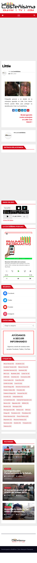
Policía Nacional (9, 416)
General (7, 449)
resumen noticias (20, 419)
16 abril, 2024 (10, 476)
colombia (15, 377)
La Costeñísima (15, 71)
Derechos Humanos (22, 386)
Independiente (18, 396)
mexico (7, 403)
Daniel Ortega (9, 386)
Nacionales (7, 468)
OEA (27, 409)
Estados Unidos (9, 390)
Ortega (6, 413)
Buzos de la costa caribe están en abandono (16, 510)
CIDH (6, 377)
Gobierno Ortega (9, 393)
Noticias (19, 409)
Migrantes (16, 403)
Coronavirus (25, 377)
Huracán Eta (22, 393)
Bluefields (15, 373)
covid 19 (18, 383)
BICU (6, 373)
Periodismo (15, 413)
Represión (8, 419)
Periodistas (26, 413)
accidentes (20, 363)
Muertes (7, 406)
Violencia (7, 426)
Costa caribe (8, 380)
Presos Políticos (22, 416)
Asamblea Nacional (10, 370)
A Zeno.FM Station (8, 220)
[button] (34, 15)
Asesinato (23, 370)
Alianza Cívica (23, 367)
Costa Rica (19, 380)
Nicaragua (17, 406)
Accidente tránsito (10, 367)
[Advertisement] (18, 41)
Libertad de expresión (24, 400)
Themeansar (30, 549)
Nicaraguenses (9, 409)
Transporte (27, 423)
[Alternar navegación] (18, 15)
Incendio (7, 396)
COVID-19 (8, 383)
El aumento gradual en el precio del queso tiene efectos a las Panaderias (17, 492)
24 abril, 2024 (10, 457)
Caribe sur (25, 373)
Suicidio (17, 423)
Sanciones (8, 423)
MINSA (25, 403)
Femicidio (21, 390)
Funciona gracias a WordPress (9, 549)
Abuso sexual (9, 363)
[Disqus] (18, 176)
